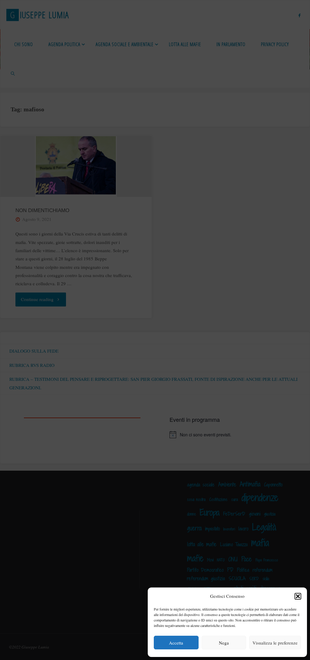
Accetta (176, 643)
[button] (298, 596)
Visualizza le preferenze (275, 643)
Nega (224, 643)
